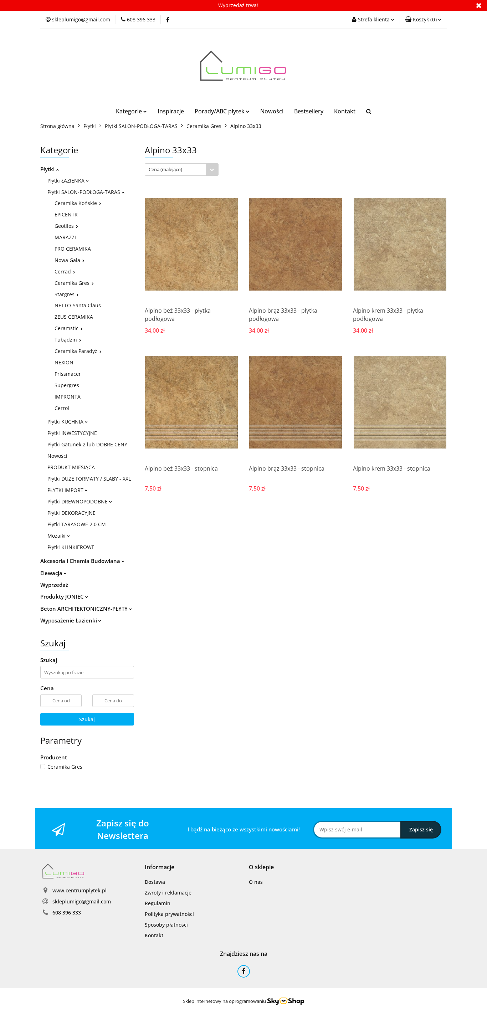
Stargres (65, 294)
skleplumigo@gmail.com (81, 901)
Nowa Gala (68, 260)
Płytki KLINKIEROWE (70, 547)
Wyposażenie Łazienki (69, 620)
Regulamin (157, 903)
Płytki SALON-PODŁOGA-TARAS (84, 192)
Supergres (67, 385)
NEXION (64, 362)
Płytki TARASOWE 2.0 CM (76, 524)
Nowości (271, 111)
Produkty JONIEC (62, 596)
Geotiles (65, 225)
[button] (423, 20)
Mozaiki (57, 535)
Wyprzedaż (54, 584)
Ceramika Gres (73, 283)
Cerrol (62, 408)
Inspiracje (171, 111)
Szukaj (87, 719)
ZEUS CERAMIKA (74, 316)
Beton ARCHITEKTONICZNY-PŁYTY (84, 608)
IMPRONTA (68, 396)
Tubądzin (66, 339)
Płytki (48, 169)
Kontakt (344, 111)
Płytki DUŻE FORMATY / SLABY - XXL (89, 478)
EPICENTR (66, 214)
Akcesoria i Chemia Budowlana (81, 560)
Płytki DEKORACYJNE (71, 512)
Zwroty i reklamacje (168, 892)
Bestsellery (308, 111)
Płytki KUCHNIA (66, 421)
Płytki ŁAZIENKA (66, 180)
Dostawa (155, 881)
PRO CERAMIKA (73, 248)
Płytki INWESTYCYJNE (72, 433)
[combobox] (182, 169)
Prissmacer (68, 373)
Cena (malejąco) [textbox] (165, 169)
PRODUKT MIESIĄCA (71, 467)
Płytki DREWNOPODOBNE (78, 501)
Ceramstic (67, 328)
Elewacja (52, 572)
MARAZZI (65, 237)
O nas (256, 881)
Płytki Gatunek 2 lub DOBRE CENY (87, 444)
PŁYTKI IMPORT (66, 490)
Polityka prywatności (169, 914)
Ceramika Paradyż (77, 351)
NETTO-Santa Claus (78, 305)
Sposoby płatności (166, 924)
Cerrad (63, 271)
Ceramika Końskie (76, 203)
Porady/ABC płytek (220, 111)
